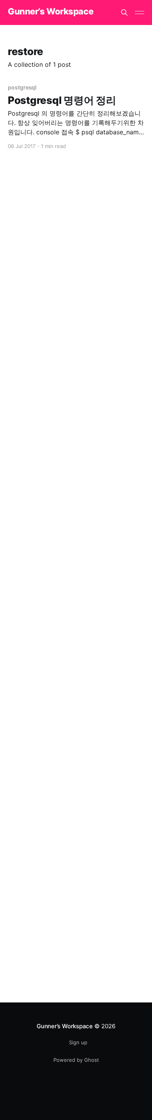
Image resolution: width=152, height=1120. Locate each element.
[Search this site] (124, 12)
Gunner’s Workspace (50, 11)
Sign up (78, 1042)
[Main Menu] (139, 12)
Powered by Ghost (76, 1060)
